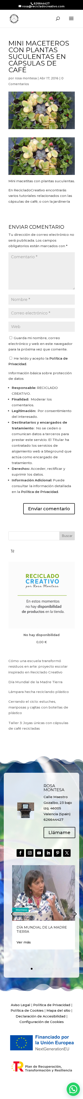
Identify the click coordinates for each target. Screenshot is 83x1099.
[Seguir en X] (67, 853)
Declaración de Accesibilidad (41, 1016)
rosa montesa (26, 78)
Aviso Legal (20, 1005)
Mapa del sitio (58, 1010)
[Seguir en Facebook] (20, 853)
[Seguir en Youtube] (39, 853)
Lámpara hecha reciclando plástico (38, 692)
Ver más (24, 942)
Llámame (59, 832)
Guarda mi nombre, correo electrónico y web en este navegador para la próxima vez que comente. (40, 343)
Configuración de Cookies (41, 1022)
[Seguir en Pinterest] (57, 853)
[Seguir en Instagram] (29, 853)
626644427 (42, 3)
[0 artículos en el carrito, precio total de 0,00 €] (12, 551)
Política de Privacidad (39, 492)
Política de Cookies (27, 1010)
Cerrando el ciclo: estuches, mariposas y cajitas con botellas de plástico (38, 707)
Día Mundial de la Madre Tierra (35, 682)
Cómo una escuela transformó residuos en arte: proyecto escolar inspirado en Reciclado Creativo (38, 666)
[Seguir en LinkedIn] (48, 853)
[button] (75, 913)
